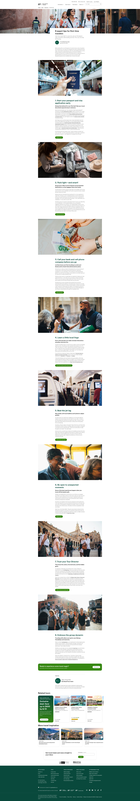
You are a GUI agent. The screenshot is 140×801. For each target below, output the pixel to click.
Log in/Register (96, 1)
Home (39, 7)
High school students (93, 773)
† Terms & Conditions (62, 796)
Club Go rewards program (81, 777)
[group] (45, 709)
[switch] (68, 697)
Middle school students (93, 771)
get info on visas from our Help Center (69, 128)
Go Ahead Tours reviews (81, 778)
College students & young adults (95, 775)
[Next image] (68, 704)
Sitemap (74, 796)
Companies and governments (95, 780)
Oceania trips (53, 780)
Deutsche (63, 356)
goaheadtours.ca (54, 787)
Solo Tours (75, 648)
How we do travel (79, 773)
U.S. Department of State (67, 111)
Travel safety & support (68, 777)
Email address (82, 752)
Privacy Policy (69, 796)
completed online (58, 116)
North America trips (55, 773)
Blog (42, 7)
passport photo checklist (79, 116)
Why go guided (79, 775)
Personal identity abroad (68, 780)
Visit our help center (81, 1)
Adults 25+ (91, 777)
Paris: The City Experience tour (76, 362)
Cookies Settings (79, 796)
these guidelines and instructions (75, 114)
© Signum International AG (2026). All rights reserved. (92, 796)
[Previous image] (66, 704)
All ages (90, 782)
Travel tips (46, 7)
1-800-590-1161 (41, 777)
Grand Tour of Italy (70, 513)
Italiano (73, 356)
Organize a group (89, 1)
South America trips (55, 775)
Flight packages (67, 771)
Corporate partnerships (42, 775)
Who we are (78, 771)
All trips (52, 782)
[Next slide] (102, 709)
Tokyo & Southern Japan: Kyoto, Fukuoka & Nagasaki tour (66, 659)
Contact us (40, 771)
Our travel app (66, 778)
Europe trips (53, 771)
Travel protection (67, 773)
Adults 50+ (91, 778)
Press (39, 773)
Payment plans (67, 775)
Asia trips (53, 778)
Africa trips (53, 777)
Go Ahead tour (66, 570)
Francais (68, 356)
